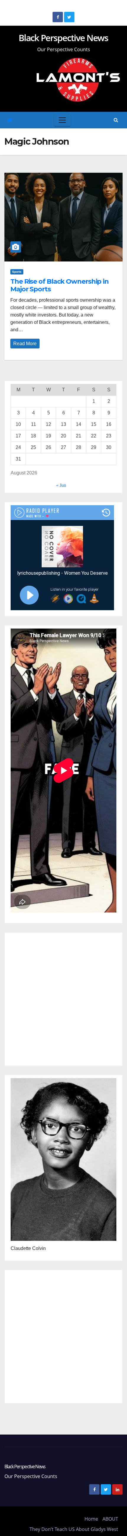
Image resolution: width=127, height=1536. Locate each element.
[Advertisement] (63, 999)
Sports (17, 271)
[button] (116, 120)
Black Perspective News (63, 38)
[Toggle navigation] (62, 120)
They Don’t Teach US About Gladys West (74, 1529)
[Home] (10, 120)
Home (91, 1519)
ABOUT (110, 1519)
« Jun (61, 485)
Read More (25, 343)
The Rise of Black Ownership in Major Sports (59, 285)
